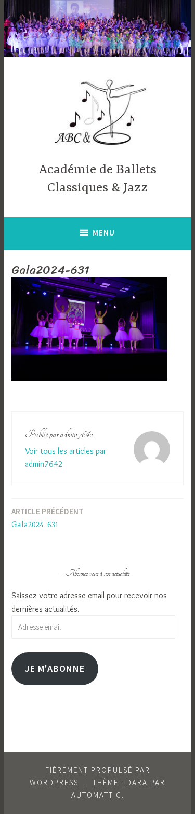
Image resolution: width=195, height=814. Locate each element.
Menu (104, 233)
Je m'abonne (55, 668)
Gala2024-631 (47, 518)
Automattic (96, 795)
